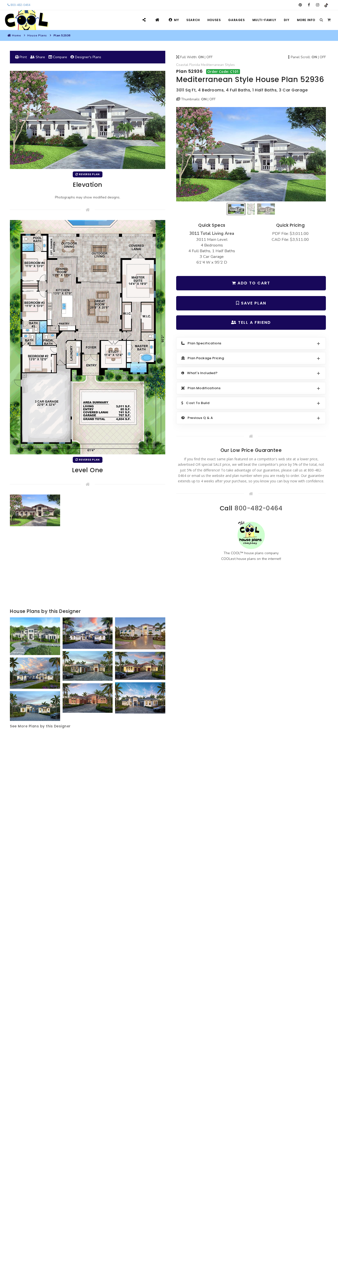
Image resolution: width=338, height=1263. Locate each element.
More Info (306, 20)
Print (23, 57)
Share (40, 57)
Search (193, 20)
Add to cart (253, 283)
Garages (236, 20)
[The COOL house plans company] (251, 535)
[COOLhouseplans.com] (26, 20)
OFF (209, 57)
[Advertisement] (87, 568)
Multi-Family (264, 20)
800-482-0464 (20, 5)
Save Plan (253, 303)
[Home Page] (158, 20)
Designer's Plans (87, 57)
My (176, 20)
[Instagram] (317, 5)
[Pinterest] (300, 5)
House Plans (37, 35)
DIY (287, 20)
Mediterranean (212, 64)
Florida (194, 64)
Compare (59, 57)
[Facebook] (309, 5)
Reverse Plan (89, 174)
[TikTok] (326, 5)
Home (16, 35)
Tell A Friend (254, 322)
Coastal (182, 64)
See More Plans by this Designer (40, 726)
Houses (214, 20)
